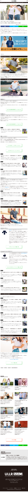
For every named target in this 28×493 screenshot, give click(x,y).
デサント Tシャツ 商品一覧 (14, 246)
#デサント (5, 21)
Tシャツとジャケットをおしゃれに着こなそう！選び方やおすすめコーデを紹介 (21, 416)
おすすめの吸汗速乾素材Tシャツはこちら (14, 124)
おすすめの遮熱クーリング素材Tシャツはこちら (14, 145)
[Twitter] (14, 26)
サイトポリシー (11, 488)
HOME (1, 2)
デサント (6, 367)
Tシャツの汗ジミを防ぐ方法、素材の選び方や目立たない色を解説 (21, 387)
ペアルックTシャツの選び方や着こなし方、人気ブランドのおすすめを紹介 (21, 401)
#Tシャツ (2, 21)
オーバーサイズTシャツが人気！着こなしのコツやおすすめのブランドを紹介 (21, 429)
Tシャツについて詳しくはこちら (14, 359)
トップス (6, 2)
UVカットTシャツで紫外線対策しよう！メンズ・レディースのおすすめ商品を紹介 (7, 387)
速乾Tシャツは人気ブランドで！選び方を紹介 (6, 400)
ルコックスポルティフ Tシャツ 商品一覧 (14, 267)
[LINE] (22, 26)
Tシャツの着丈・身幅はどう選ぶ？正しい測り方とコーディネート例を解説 (7, 429)
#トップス (7, 21)
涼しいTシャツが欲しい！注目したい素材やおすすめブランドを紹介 (17, 2)
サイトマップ (19, 488)
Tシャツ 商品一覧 (14, 362)
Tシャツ (9, 2)
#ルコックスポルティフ (12, 21)
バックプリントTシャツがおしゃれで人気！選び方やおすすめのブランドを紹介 (7, 416)
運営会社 (15, 488)
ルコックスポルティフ (14, 367)
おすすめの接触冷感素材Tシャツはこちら (14, 109)
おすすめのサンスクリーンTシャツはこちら (14, 150)
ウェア (4, 2)
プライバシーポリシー (6, 488)
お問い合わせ (23, 488)
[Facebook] (5, 26)
